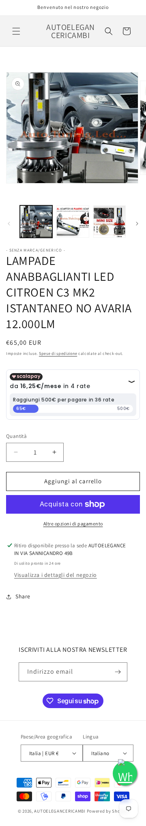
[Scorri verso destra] (137, 224)
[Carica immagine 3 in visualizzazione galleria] (109, 221)
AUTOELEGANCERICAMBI (59, 811)
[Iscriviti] (118, 671)
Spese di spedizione (58, 353)
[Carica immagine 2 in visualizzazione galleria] (72, 221)
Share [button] (22, 596)
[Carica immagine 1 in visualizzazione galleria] (36, 221)
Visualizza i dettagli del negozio (55, 574)
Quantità (16, 436)
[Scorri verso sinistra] (9, 224)
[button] (16, 31)
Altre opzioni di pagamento (73, 524)
